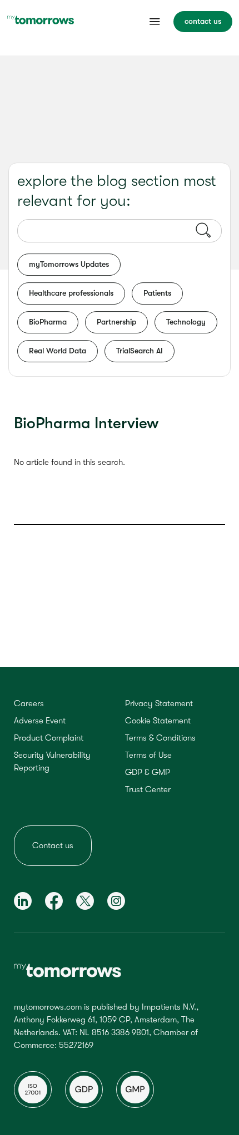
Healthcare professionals (71, 292)
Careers (29, 703)
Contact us (52, 845)
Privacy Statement (159, 703)
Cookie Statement (158, 721)
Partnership (116, 321)
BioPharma (48, 321)
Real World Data (57, 350)
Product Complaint (48, 738)
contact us (203, 21)
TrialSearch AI (139, 350)
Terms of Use (148, 755)
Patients (157, 292)
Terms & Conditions (160, 738)
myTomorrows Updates (69, 264)
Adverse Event (40, 721)
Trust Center (148, 789)
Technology (186, 321)
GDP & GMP (147, 772)
